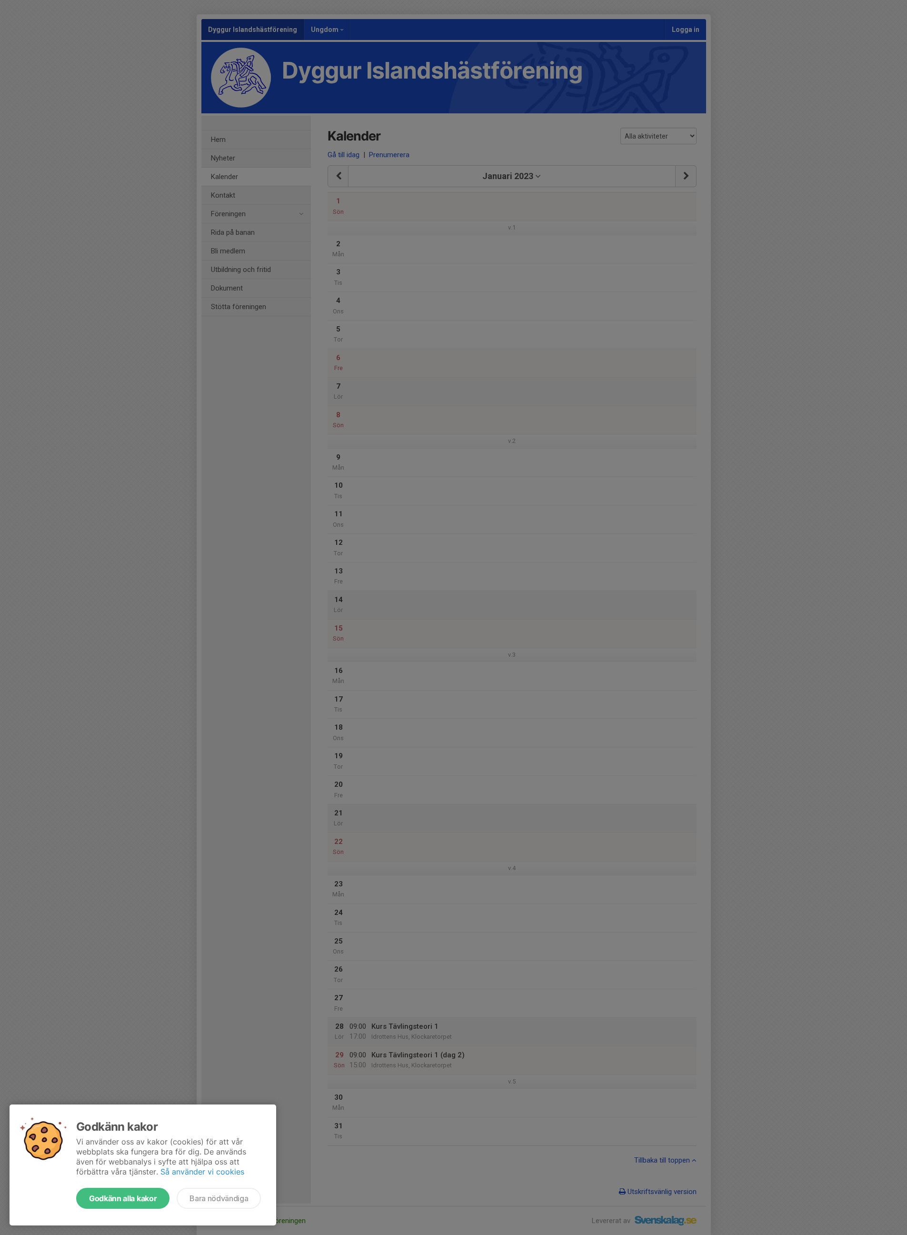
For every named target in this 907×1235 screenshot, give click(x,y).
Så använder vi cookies (202, 1171)
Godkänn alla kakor (123, 1198)
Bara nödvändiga (218, 1198)
